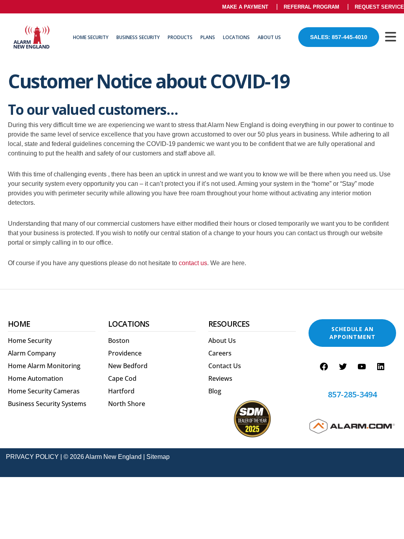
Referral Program (311, 7)
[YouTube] (362, 366)
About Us (269, 37)
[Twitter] (343, 366)
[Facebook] (324, 366)
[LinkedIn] (381, 366)
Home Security (90, 37)
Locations (236, 37)
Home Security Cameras (44, 391)
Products (180, 37)
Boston (118, 340)
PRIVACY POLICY (32, 456)
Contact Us (224, 365)
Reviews (220, 378)
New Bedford (128, 365)
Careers (220, 353)
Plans (207, 37)
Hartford (121, 391)
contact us (193, 263)
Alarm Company (32, 353)
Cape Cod (122, 378)
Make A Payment (245, 7)
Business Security (138, 37)
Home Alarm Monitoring (44, 365)
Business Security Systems (47, 403)
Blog (214, 391)
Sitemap (158, 456)
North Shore (126, 403)
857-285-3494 (352, 394)
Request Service (379, 7)
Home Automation (35, 378)
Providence (125, 353)
